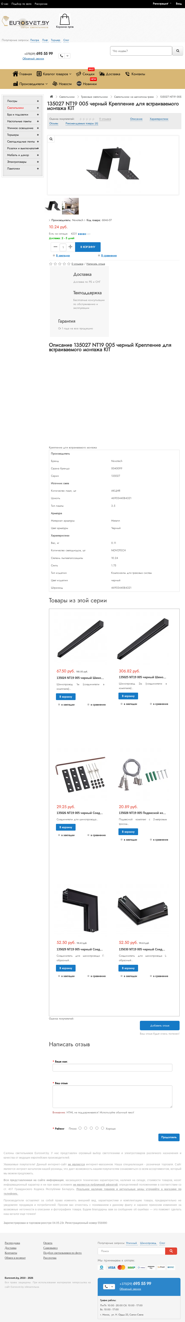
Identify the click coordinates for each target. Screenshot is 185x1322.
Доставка (113, 74)
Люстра (35, 40)
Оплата (47, 1243)
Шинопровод (148, 1243)
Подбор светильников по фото (62, 1252)
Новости (65, 83)
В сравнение (109, 255)
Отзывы (53, 123)
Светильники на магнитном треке (134, 97)
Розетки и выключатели (22, 148)
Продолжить (169, 1137)
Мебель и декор (18, 155)
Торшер (56, 40)
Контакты (138, 74)
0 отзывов (105, 119)
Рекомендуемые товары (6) (82, 123)
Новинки (90, 82)
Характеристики (159, 119)
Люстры (12, 101)
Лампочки (13, 168)
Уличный (132, 1243)
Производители (31, 83)
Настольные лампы (19, 121)
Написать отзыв (95, 264)
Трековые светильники (94, 97)
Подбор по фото (22, 4)
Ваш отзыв (61, 1083)
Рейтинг (59, 1129)
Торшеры (13, 135)
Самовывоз (50, 1248)
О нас (4, 4)
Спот (66, 40)
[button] (180, 3)
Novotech (77, 220)
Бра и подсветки (17, 114)
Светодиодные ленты (21, 141)
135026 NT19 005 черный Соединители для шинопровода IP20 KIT (104, 813)
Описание (136, 119)
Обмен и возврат (15, 1257)
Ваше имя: (61, 1062)
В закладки (63, 255)
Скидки (89, 73)
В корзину (88, 247)
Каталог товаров (55, 74)
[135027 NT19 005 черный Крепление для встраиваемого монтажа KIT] (113, 165)
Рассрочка (41, 4)
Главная (25, 74)
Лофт (45, 40)
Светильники (15, 108)
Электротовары (16, 162)
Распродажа (12, 1243)
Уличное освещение (20, 128)
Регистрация (160, 4)
